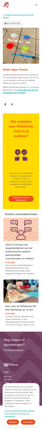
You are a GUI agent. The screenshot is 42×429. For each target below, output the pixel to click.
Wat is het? (8, 376)
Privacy (6, 382)
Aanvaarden (28, 422)
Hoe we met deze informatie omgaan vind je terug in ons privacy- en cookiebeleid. (19, 413)
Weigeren (13, 422)
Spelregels (8, 379)
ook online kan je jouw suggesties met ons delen (20, 91)
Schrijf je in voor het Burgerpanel (21, 198)
